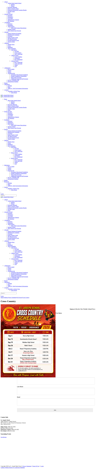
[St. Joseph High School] (7, 95)
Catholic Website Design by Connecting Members (13, 467)
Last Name (20, 386)
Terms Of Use (35, 466)
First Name (59, 313)
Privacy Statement (27, 466)
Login (2, 194)
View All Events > (4, 437)
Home (2, 297)
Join (55, 410)
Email (18, 397)
